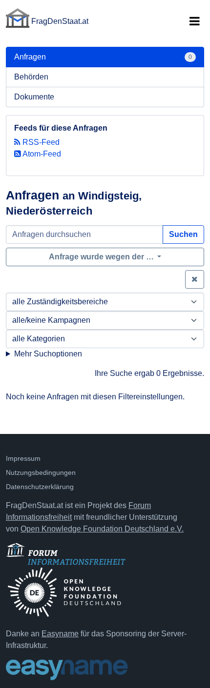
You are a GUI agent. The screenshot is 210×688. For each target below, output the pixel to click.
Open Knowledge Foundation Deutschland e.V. (102, 529)
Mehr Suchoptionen (48, 354)
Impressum (23, 458)
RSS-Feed (40, 142)
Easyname (60, 633)
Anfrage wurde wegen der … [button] (102, 257)
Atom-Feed (41, 154)
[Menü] (194, 21)
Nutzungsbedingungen (41, 472)
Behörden (31, 77)
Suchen (183, 234)
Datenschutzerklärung (40, 487)
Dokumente (34, 97)
